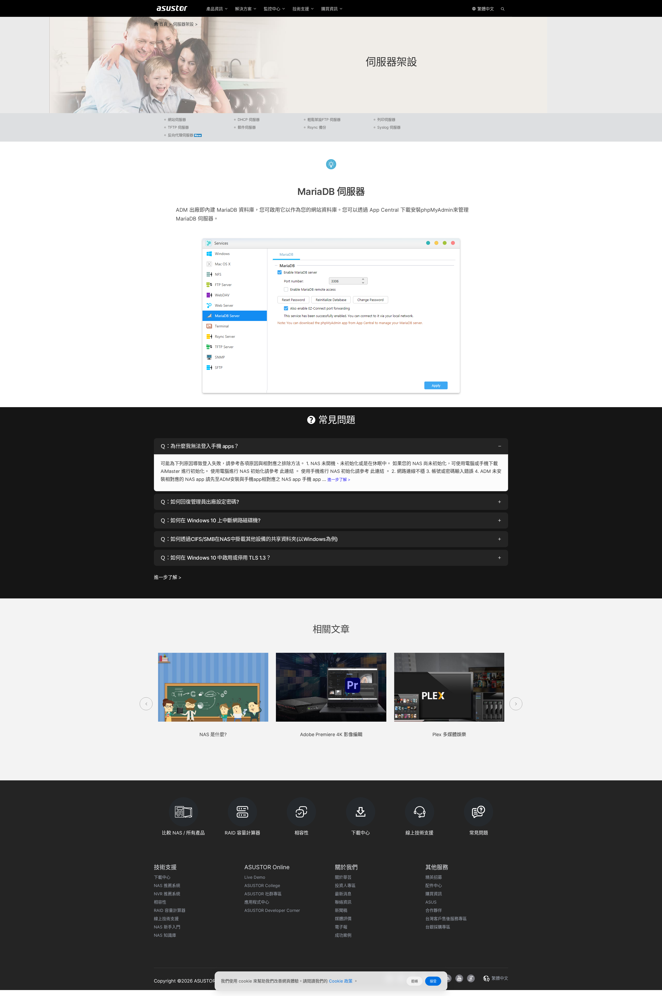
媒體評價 (343, 918)
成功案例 (343, 935)
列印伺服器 (386, 119)
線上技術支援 (166, 918)
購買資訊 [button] (330, 8)
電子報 (341, 926)
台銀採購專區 (437, 926)
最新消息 (343, 893)
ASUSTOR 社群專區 (263, 893)
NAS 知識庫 (165, 935)
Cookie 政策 (341, 981)
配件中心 (433, 885)
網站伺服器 (177, 119)
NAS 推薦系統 (167, 885)
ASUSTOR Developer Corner (272, 910)
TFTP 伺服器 (178, 127)
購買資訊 (433, 893)
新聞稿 (341, 910)
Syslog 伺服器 (389, 127)
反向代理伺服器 (180, 135)
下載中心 (162, 877)
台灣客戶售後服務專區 (446, 918)
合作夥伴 (433, 910)
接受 (433, 981)
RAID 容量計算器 (169, 910)
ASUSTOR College (262, 885)
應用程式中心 (256, 902)
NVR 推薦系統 (167, 893)
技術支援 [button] (301, 8)
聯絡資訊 (343, 902)
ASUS (431, 902)
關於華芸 (343, 877)
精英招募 (433, 877)
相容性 (160, 902)
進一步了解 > (338, 479)
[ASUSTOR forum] (471, 978)
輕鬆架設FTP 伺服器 (324, 119)
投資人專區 (345, 885)
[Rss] (448, 978)
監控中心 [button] (273, 8)
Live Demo (254, 877)
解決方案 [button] (244, 8)
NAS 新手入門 (167, 926)
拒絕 (414, 981)
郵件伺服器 (247, 127)
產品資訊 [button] (215, 8)
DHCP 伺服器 (249, 119)
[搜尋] (502, 8)
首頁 (163, 24)
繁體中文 (485, 8)
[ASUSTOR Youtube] (459, 978)
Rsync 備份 (316, 127)
